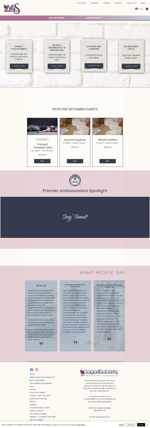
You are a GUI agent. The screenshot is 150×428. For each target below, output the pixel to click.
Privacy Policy (80, 425)
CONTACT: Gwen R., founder (100, 408)
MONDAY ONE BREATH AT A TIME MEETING (56, 48)
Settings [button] (121, 425)
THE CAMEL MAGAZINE (38, 414)
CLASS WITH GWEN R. (38, 392)
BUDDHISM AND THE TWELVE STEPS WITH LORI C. (57, 57)
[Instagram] (37, 370)
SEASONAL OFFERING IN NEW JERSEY (131, 56)
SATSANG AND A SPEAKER (94, 47)
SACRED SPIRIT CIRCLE (131, 47)
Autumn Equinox (75, 139)
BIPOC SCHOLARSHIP (37, 380)
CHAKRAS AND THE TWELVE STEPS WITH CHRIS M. (19, 56)
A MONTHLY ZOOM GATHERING (94, 56)
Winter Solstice (107, 139)
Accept (141, 425)
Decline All (131, 425)
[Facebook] (32, 370)
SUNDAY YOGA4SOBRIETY (19, 47)
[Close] (147, 424)
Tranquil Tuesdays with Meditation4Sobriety (42, 146)
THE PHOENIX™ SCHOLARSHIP (40, 383)
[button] (81, 3)
